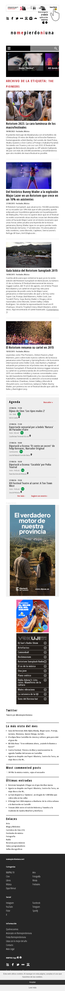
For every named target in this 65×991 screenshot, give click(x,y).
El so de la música (27, 666)
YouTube (9, 906)
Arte (8, 823)
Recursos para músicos (15, 842)
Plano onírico (24, 675)
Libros (8, 880)
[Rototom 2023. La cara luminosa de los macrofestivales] (28, 120)
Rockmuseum (24, 657)
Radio (8, 839)
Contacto (9, 945)
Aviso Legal (10, 949)
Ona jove (22, 670)
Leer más (32, 988)
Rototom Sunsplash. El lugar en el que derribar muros (30, 785)
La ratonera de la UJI (28, 694)
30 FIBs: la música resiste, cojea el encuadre (26, 772)
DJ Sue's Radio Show (28, 643)
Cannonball (23, 652)
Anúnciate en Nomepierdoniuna (19, 933)
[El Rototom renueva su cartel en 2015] (28, 344)
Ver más (20, 496)
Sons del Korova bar (28, 698)
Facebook (36, 902)
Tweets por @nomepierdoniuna (19, 715)
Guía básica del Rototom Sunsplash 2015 (32, 270)
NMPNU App (11, 957)
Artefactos (23, 647)
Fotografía (10, 836)
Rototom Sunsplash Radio (31, 661)
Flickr (8, 910)
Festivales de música (14, 833)
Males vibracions (26, 689)
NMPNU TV (10, 872)
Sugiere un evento (39, 496)
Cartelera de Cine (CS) (15, 830)
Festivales (19, 131)
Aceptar (32, 982)
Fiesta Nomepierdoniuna (16, 937)
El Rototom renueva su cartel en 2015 (30, 347)
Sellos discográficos (14, 849)
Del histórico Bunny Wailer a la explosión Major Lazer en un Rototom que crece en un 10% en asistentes (32, 195)
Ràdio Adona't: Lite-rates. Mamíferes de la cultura (29, 682)
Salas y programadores (15, 846)
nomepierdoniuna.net (15, 859)
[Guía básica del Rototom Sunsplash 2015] (28, 267)
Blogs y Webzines (13, 826)
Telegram (36, 906)
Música (26, 131)
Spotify (35, 910)
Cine (8, 876)
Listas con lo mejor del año (16, 941)
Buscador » (48, 402)
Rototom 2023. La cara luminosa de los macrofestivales (30, 125)
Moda (34, 880)
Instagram (10, 902)
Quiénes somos (12, 929)
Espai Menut (11, 888)
